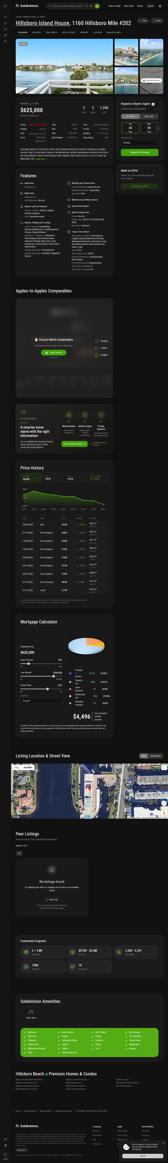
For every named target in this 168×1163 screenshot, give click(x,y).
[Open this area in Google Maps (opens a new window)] (16, 817)
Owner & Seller (115, 6)
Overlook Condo (123, 1080)
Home (18, 1111)
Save (145, 20)
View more (20, 1150)
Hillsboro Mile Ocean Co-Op (27, 1089)
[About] (5, 1139)
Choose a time (126, 138)
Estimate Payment (28, 115)
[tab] (23, 33)
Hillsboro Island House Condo (28, 1086)
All (19, 853)
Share (158, 20)
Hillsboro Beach (45, 1111)
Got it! (143, 1156)
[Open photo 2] (126, 52)
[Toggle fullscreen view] (164, 767)
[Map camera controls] (164, 803)
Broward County (30, 1111)
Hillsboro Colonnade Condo (27, 1083)
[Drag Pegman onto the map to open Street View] (164, 813)
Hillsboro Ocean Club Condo (77, 1080)
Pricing (140, 6)
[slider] (28, 663)
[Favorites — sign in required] (5, 17)
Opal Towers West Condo (76, 1089)
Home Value (129, 6)
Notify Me (53, 899)
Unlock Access (55, 352)
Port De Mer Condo (124, 1086)
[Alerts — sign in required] (5, 23)
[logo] (27, 7)
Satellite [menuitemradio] (27, 767)
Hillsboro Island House (42, 23)
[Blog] (5, 1145)
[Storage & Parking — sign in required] (5, 35)
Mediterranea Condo (74, 1083)
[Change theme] (160, 6)
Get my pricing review (73, 443)
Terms (165, 817)
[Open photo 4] (126, 80)
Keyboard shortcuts (134, 817)
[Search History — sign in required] (5, 41)
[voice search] (86, 6)
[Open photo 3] (151, 52)
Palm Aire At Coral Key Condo (128, 1083)
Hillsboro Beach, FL (31, 16)
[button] (23, 494)
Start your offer (141, 186)
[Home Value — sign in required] (5, 29)
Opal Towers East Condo (76, 1086)
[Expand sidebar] (5, 6)
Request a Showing (140, 152)
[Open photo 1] (64, 66)
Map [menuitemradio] (17, 767)
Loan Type (24, 696)
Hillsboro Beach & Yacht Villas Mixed (30, 1080)
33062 (42, 16)
